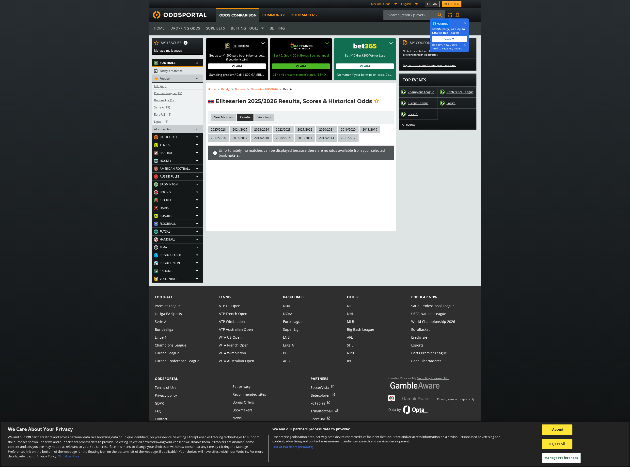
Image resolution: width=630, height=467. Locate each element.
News (237, 418)
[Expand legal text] (263, 43)
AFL (350, 337)
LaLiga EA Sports (168, 313)
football (164, 297)
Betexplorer (320, 395)
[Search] (440, 15)
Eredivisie (419, 337)
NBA (286, 305)
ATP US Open (229, 305)
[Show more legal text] (465, 45)
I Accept (557, 429)
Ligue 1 (161, 122)
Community (273, 15)
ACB (286, 361)
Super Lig (291, 329)
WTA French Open (234, 345)
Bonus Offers (243, 402)
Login (432, 3)
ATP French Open (233, 313)
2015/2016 (261, 138)
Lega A (288, 345)
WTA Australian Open (236, 361)
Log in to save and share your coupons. (429, 65)
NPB (350, 353)
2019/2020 (348, 129)
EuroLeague (292, 321)
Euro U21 (162, 115)
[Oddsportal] (177, 15)
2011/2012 (348, 138)
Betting (277, 28)
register (451, 3)
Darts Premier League (429, 353)
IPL (349, 361)
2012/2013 (326, 138)
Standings (264, 117)
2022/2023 (283, 129)
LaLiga (160, 86)
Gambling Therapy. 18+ (433, 378)
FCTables (318, 403)
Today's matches (171, 71)
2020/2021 (326, 129)
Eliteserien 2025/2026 (264, 89)
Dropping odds (185, 28)
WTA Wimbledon (232, 353)
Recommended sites (249, 394)
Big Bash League (360, 329)
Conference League (460, 92)
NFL (350, 305)
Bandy (225, 89)
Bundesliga (164, 100)
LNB (286, 337)
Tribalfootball (322, 411)
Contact (161, 419)
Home (159, 28)
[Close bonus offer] (465, 23)
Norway (240, 89)
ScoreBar (318, 419)
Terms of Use (165, 387)
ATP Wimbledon (232, 321)
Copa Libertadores (426, 361)
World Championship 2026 (433, 321)
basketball (293, 297)
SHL (350, 345)
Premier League (168, 93)
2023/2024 (261, 129)
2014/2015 (283, 138)
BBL (286, 353)
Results (245, 117)
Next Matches (223, 117)
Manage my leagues (168, 51)
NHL (350, 313)
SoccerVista (320, 387)
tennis (225, 297)
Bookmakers (304, 15)
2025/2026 (218, 129)
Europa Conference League (177, 361)
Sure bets (215, 28)
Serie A (162, 107)
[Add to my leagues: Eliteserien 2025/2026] (376, 101)
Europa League (418, 103)
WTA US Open (230, 337)
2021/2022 (305, 129)
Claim (237, 66)
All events (408, 125)
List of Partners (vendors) (292, 447)
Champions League (421, 92)
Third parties (68, 456)
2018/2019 (369, 129)
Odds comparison (237, 15)
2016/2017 (240, 138)
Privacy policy (166, 395)
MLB (350, 321)
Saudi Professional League (433, 305)
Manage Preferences (561, 457)
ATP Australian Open (236, 329)
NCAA (287, 313)
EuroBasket (420, 329)
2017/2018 (218, 138)
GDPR (159, 403)
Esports (417, 345)
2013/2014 (305, 138)
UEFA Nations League (428, 313)
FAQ (158, 411)
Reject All (557, 443)
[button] (177, 63)
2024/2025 (240, 129)
